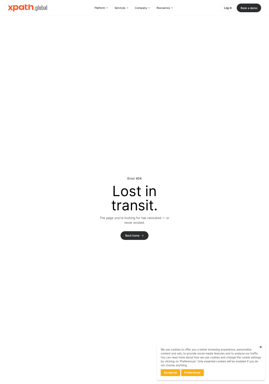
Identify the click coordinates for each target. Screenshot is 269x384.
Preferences (192, 372)
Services (120, 7)
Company (141, 7)
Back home (132, 235)
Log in (228, 7)
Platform (100, 7)
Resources (163, 7)
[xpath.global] (27, 7)
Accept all (170, 372)
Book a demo (249, 8)
